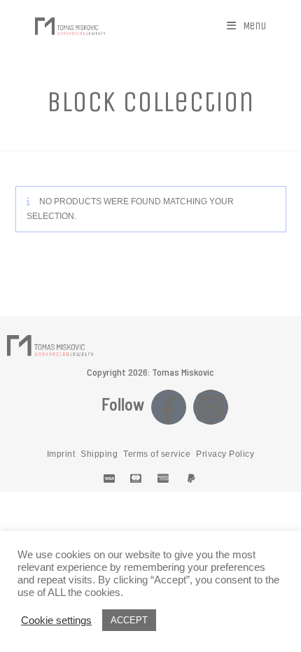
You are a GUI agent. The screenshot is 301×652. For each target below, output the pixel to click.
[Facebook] (168, 407)
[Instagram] (210, 407)
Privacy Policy (225, 454)
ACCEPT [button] (129, 620)
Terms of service (156, 454)
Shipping (99, 454)
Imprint (61, 454)
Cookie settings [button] (56, 620)
